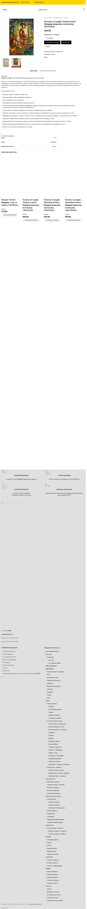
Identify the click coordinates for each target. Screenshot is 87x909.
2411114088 (26, 2)
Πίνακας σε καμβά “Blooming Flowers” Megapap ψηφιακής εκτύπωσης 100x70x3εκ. (52, 421)
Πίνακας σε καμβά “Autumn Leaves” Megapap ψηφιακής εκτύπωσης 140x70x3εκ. (31, 421)
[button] (9, 431)
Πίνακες (3, 425)
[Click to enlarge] (4, 54)
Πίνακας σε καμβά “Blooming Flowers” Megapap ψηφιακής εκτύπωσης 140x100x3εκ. (73, 421)
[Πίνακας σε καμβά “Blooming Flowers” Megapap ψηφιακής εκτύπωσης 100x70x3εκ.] (53, 219)
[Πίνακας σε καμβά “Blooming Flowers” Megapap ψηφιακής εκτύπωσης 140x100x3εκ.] (74, 219)
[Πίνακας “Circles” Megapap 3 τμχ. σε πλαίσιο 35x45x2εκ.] (11, 219)
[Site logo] (42, 9)
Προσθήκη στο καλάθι (52, 42)
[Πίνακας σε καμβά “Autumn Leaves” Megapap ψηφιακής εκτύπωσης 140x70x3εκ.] (32, 219)
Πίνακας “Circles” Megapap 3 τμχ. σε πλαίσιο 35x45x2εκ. (9, 419)
